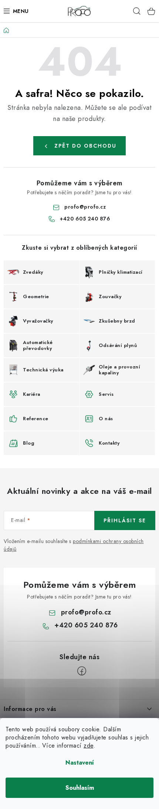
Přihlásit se (125, 520)
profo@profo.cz (85, 206)
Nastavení (79, 762)
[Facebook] (81, 671)
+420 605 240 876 (85, 218)
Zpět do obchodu (85, 145)
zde (89, 745)
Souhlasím (79, 787)
